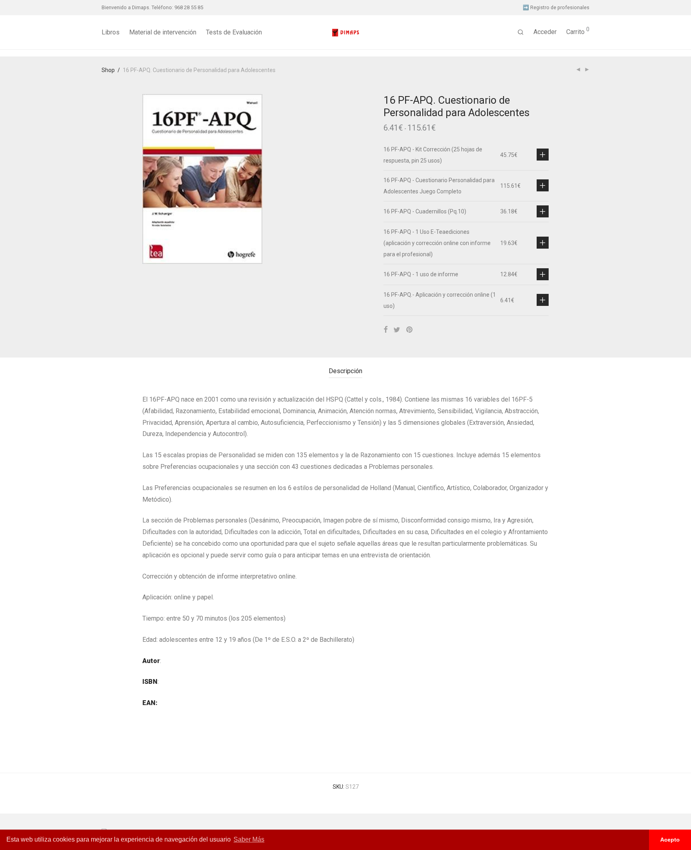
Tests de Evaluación (234, 32)
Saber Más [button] (249, 839)
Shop (108, 70)
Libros (111, 32)
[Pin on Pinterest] (409, 330)
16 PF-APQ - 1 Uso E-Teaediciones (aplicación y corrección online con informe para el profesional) (437, 243)
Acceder (545, 32)
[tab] (345, 371)
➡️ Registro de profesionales (556, 7)
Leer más (543, 155)
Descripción (345, 371)
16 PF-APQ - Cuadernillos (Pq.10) (424, 211)
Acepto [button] (670, 839)
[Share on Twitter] (396, 330)
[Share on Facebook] (385, 330)
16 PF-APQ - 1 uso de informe (420, 274)
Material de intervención (162, 32)
